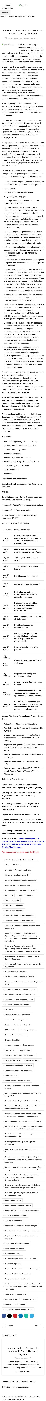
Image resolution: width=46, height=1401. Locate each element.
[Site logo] (23, 5)
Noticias (23, 1343)
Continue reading (23, 1372)
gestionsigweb (22, 1358)
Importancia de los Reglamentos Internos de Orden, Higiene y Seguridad (23, 1351)
